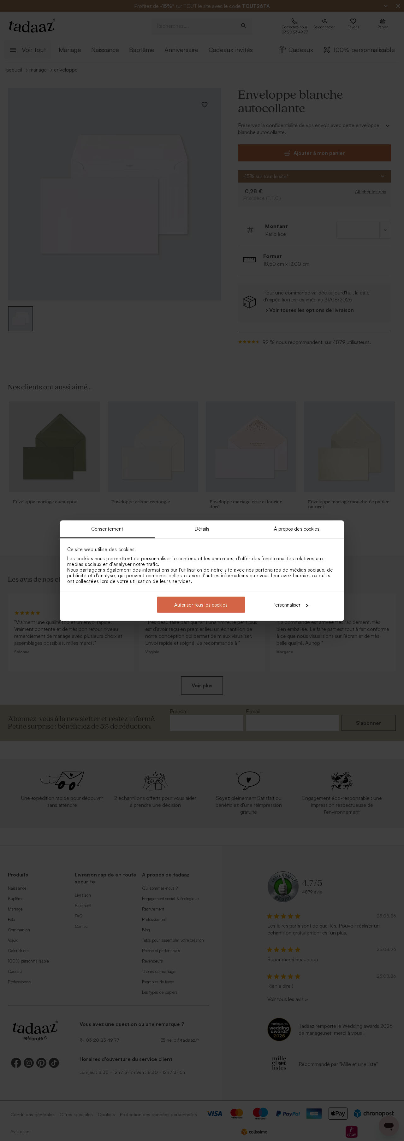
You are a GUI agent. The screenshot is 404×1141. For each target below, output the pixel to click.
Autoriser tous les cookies (201, 605)
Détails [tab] (202, 529)
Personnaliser (286, 605)
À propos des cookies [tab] (297, 529)
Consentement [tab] (107, 529)
